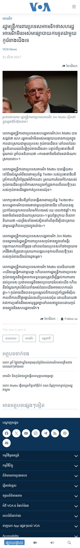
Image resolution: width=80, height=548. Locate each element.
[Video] (35, 542)
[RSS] (55, 433)
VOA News (10, 49)
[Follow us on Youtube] (26, 433)
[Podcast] (65, 433)
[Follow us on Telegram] (45, 433)
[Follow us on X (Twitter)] (16, 433)
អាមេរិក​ (7, 18)
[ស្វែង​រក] (69, 542)
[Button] (69, 65)
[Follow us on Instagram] (36, 433)
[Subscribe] (7, 443)
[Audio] (52, 542)
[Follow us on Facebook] (7, 433)
